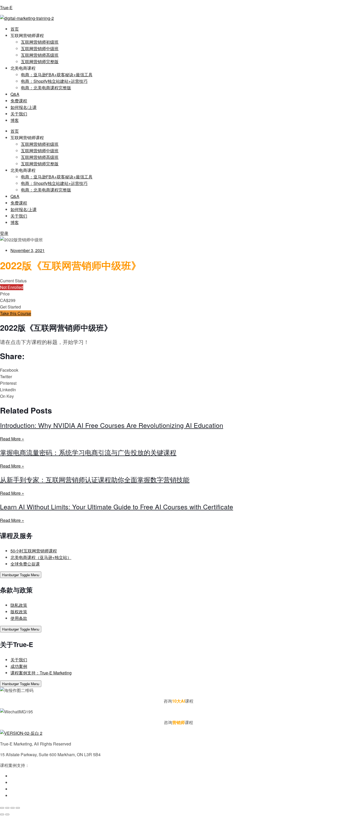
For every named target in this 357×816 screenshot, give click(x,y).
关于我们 (18, 114)
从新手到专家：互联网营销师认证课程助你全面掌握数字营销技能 (94, 479)
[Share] (12, 808)
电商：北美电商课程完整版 (46, 88)
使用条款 (18, 618)
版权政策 (18, 612)
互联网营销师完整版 (40, 62)
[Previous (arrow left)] (2, 814)
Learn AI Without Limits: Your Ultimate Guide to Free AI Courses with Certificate (116, 506)
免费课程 (18, 101)
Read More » (12, 439)
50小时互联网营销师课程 (33, 551)
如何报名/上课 (23, 107)
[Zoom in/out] (2, 808)
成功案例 (18, 666)
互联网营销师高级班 (40, 55)
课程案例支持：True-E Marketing (41, 673)
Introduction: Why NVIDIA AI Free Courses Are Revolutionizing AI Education (111, 425)
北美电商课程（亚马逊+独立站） (40, 557)
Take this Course (15, 313)
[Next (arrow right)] (7, 814)
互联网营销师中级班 (40, 48)
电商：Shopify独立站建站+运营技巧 (54, 81)
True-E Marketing (45, 765)
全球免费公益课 (25, 564)
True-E (6, 7)
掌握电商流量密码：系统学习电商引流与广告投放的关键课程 (88, 452)
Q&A (14, 94)
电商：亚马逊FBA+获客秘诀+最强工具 (57, 75)
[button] (178, 370)
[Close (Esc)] (18, 808)
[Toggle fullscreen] (7, 808)
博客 (14, 120)
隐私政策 (18, 605)
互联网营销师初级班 (40, 42)
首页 (14, 29)
